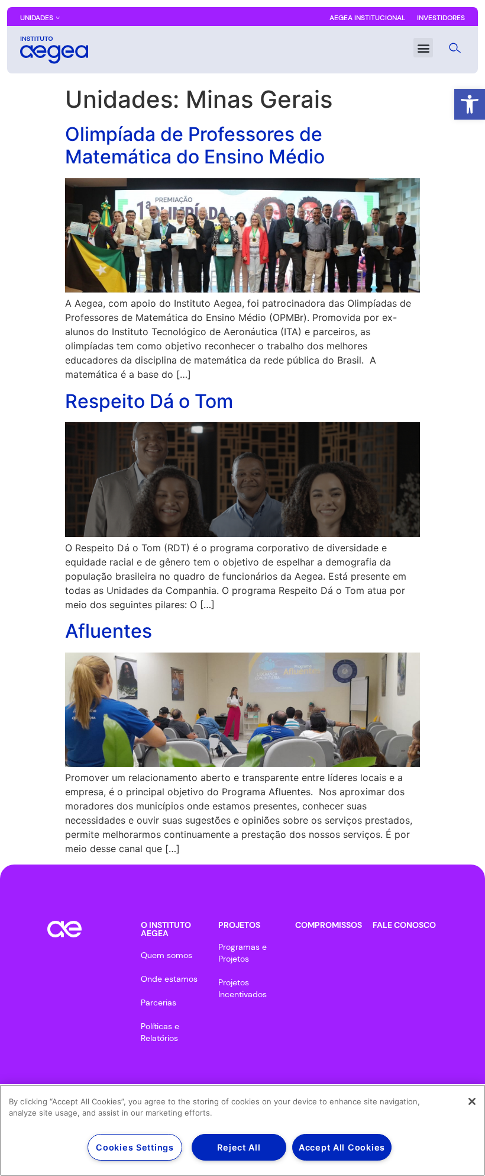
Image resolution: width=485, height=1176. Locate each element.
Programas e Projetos (242, 953)
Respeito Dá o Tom (149, 401)
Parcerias (158, 1002)
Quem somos (166, 955)
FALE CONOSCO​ (404, 925)
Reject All (238, 1147)
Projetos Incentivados (242, 988)
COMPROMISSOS (328, 925)
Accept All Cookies (342, 1147)
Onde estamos (169, 978)
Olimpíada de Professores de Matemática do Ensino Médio (195, 145)
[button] (469, 104)
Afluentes (108, 630)
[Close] (472, 1101)
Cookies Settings (135, 1147)
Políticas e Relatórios (160, 1032)
